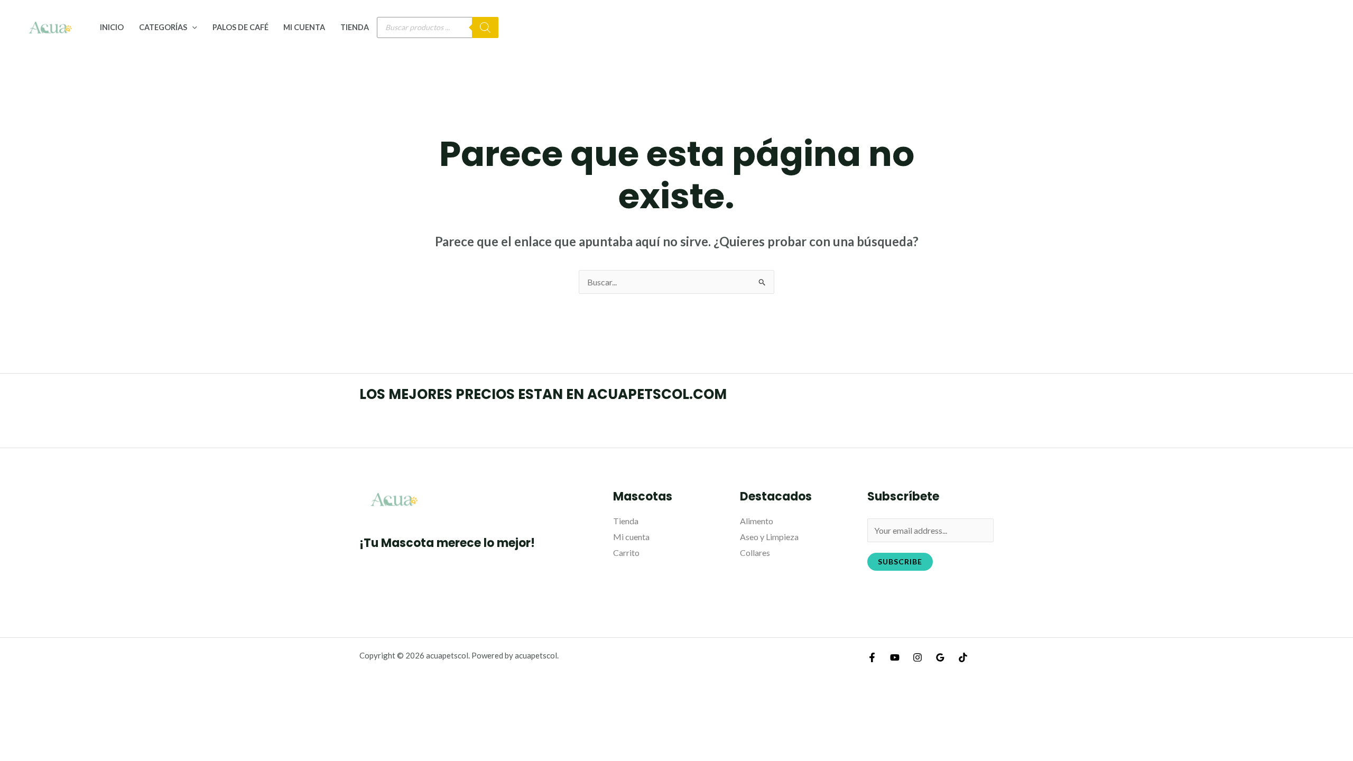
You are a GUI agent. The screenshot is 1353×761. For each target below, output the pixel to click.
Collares (755, 552)
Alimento (756, 521)
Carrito (626, 552)
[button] (192, 27)
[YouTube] (895, 657)
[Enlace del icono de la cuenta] (1330, 27)
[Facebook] (872, 657)
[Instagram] (917, 657)
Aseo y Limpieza (769, 537)
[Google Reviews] (940, 657)
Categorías (163, 27)
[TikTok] (963, 657)
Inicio (112, 27)
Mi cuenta (304, 27)
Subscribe (900, 561)
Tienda (354, 27)
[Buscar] (485, 27)
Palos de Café (240, 27)
